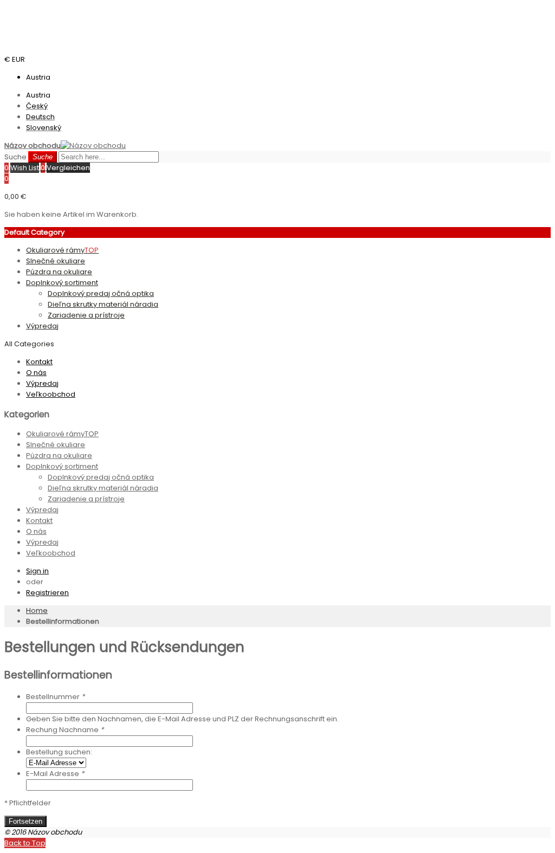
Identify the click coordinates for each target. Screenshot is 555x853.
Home (37, 610)
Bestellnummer (55, 697)
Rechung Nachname (65, 730)
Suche (15, 157)
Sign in (37, 571)
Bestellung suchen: (59, 752)
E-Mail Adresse (55, 773)
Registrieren (47, 592)
